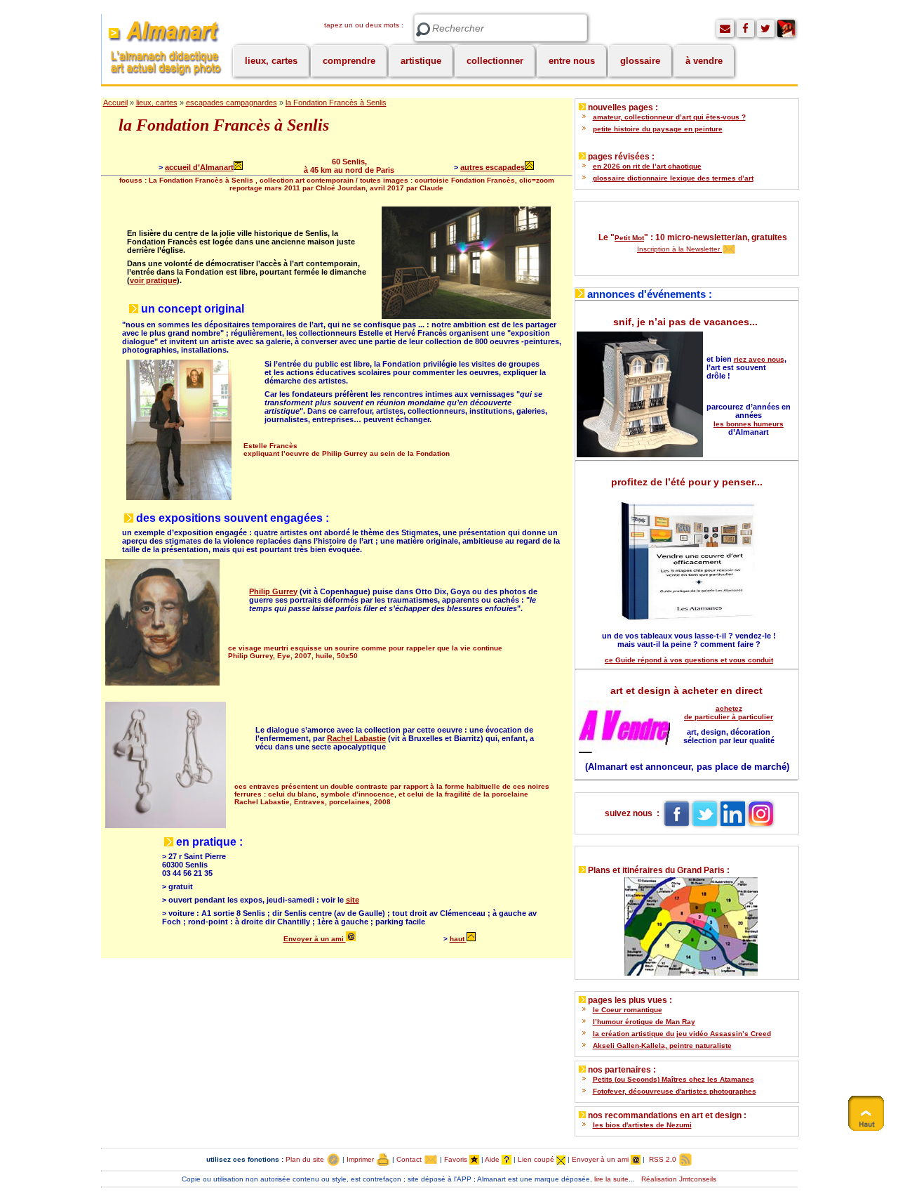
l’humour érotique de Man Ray (644, 1022)
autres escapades (492, 167)
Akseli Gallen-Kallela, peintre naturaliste (662, 1045)
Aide (493, 1159)
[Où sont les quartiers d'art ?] (686, 923)
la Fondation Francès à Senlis (336, 102)
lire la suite (611, 1179)
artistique (421, 60)
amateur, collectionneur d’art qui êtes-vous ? (669, 117)
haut (457, 939)
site (352, 900)
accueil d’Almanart (199, 167)
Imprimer (361, 1159)
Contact (410, 1159)
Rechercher (423, 30)
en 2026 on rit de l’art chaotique (647, 166)
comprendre (349, 60)
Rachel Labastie (356, 738)
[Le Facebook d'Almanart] (745, 28)
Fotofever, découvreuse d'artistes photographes (674, 1091)
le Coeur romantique (627, 1010)
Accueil (115, 102)
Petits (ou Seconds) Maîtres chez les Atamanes (673, 1079)
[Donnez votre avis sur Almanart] (725, 28)
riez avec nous (759, 359)
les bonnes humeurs (748, 424)
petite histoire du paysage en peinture (658, 129)
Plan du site (306, 1159)
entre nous (572, 60)
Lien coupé (537, 1159)
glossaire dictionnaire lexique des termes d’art (673, 178)
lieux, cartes (271, 60)
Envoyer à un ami (314, 939)
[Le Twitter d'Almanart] (766, 28)
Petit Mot (629, 238)
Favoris (456, 1159)
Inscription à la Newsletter (679, 249)
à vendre (704, 60)
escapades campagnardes (231, 102)
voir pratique (153, 280)
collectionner (495, 60)
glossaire (640, 60)
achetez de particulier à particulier (728, 713)
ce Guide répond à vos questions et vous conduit (689, 660)
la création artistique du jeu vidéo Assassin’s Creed (682, 1033)
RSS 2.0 (662, 1159)
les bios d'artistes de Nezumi (642, 1125)
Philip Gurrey (273, 591)
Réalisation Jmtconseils (678, 1179)
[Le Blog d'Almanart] (786, 28)
